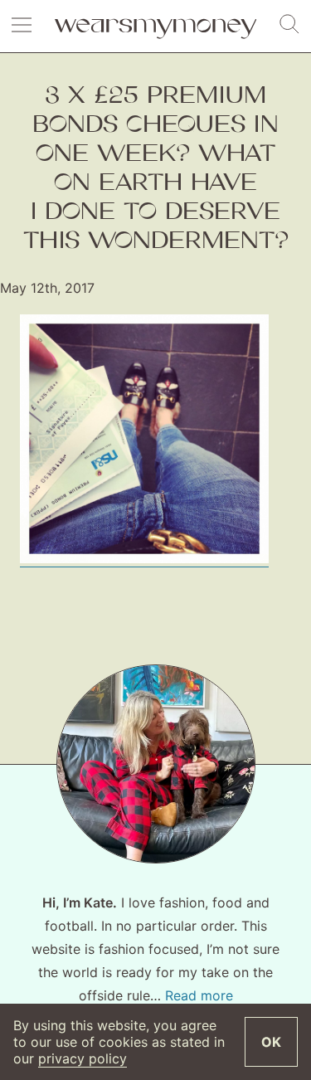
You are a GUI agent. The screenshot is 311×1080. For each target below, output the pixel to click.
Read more (199, 995)
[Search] (289, 25)
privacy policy (82, 1058)
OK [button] (271, 1042)
